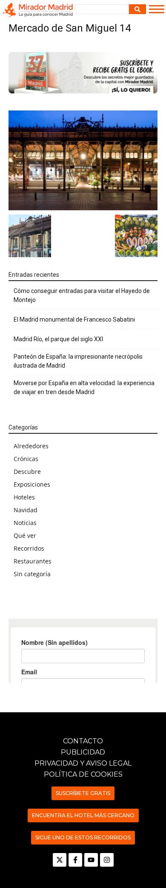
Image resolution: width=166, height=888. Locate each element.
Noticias (25, 523)
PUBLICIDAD (83, 752)
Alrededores (31, 446)
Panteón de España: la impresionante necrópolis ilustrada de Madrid (78, 361)
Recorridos (29, 548)
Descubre (27, 471)
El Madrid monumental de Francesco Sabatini (74, 319)
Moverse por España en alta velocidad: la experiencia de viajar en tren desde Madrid (84, 387)
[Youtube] (91, 860)
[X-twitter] (59, 860)
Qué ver (25, 535)
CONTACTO (83, 741)
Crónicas (26, 459)
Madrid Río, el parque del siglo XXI (58, 339)
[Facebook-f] (75, 860)
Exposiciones (32, 484)
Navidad (25, 510)
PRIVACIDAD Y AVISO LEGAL (83, 763)
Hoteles (24, 497)
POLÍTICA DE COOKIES (83, 774)
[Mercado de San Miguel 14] (83, 160)
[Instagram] (107, 860)
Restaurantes (33, 561)
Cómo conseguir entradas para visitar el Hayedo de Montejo (82, 295)
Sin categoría (32, 574)
